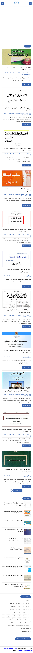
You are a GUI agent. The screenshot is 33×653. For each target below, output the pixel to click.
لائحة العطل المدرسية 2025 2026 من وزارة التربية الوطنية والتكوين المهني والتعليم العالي (13, 504)
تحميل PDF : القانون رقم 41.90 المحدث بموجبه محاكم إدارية (16, 430)
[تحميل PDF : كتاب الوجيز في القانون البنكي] (16, 380)
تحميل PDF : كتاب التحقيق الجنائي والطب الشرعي (18, 109)
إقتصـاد (27, 600)
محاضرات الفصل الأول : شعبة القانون (19, 603)
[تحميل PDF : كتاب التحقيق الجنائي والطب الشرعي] (16, 97)
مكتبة (5, 73)
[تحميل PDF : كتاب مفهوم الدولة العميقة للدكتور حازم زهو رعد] (16, 259)
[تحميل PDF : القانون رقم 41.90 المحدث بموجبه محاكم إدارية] (16, 419)
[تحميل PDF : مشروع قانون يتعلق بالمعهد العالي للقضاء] (16, 459)
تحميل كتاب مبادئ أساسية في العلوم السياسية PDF (19, 69)
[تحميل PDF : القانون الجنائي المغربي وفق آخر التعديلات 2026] (16, 340)
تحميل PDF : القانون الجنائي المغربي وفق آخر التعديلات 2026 (17, 352)
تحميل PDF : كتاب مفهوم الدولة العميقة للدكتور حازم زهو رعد (18, 271)
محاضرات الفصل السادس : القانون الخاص (18, 622)
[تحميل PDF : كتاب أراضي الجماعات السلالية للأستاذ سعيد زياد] (16, 138)
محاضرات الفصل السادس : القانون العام (18, 625)
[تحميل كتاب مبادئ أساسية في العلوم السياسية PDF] (16, 57)
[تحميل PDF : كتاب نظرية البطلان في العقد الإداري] (16, 178)
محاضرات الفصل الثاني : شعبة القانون (19, 609)
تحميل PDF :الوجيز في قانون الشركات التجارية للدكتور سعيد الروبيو (17, 230)
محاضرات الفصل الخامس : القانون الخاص (18, 613)
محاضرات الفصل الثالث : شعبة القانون (19, 606)
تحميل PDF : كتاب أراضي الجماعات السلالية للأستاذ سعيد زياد (17, 149)
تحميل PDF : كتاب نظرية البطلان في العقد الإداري (17, 190)
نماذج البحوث (25, 631)
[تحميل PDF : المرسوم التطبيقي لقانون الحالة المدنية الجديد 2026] (16, 299)
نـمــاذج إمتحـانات (25, 628)
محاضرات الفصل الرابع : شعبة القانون (19, 619)
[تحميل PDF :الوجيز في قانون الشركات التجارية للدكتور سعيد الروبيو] (16, 219)
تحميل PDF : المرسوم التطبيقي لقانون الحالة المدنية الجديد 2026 (17, 311)
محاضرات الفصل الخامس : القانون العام (18, 616)
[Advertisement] (16, 24)
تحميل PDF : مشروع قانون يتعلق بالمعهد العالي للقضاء (18, 471)
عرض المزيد (26, 84)
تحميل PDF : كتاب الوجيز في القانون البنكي (18, 391)
